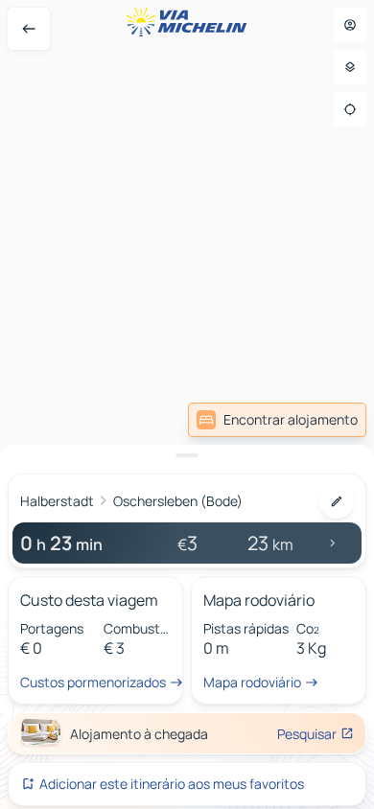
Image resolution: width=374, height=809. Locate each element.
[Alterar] (336, 501)
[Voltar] (29, 29)
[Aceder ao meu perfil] (350, 25)
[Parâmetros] (350, 67)
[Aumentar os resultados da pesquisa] (187, 455)
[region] (187, 404)
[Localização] (350, 109)
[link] (277, 420)
